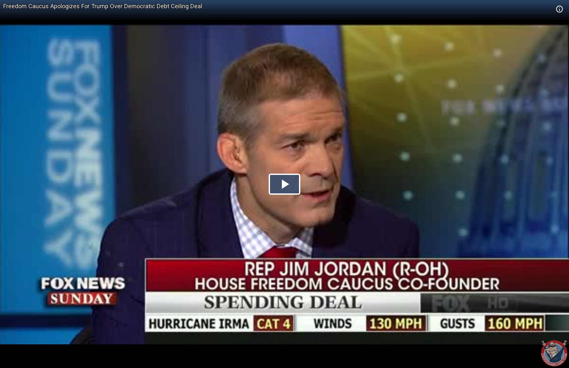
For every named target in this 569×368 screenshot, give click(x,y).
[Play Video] (284, 184)
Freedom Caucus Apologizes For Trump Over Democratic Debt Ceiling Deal (102, 6)
